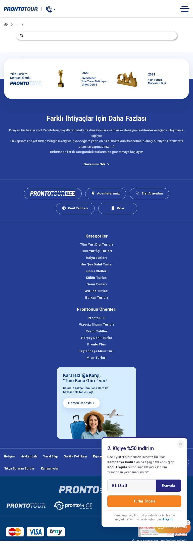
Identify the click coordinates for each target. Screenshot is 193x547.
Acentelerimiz (108, 193)
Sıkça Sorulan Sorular (19, 468)
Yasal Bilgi (50, 456)
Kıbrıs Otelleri (97, 271)
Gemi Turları (96, 284)
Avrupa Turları (96, 291)
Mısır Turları (96, 358)
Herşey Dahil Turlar (96, 338)
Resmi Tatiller (97, 331)
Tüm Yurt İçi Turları (96, 251)
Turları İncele (144, 501)
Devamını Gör (95, 164)
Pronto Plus (96, 344)
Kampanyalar (50, 468)
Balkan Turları (96, 297)
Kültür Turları (96, 278)
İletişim (9, 456)
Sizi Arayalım (152, 193)
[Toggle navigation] (186, 8)
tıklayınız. (168, 519)
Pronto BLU (97, 318)
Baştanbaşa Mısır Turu (96, 351)
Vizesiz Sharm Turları (96, 324)
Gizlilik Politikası (75, 456)
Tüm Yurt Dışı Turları (96, 244)
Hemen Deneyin (79, 403)
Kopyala (168, 485)
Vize (120, 208)
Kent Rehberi (78, 208)
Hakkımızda (29, 456)
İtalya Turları (96, 258)
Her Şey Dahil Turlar (96, 264)
